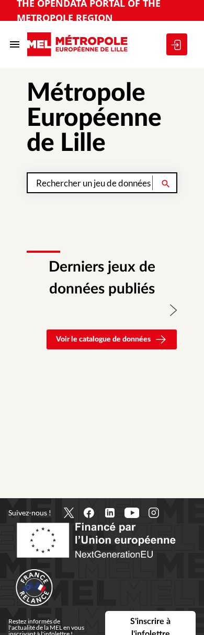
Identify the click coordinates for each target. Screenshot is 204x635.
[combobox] (102, 182)
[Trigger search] (165, 182)
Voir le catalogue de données (103, 339)
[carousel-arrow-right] (173, 310)
